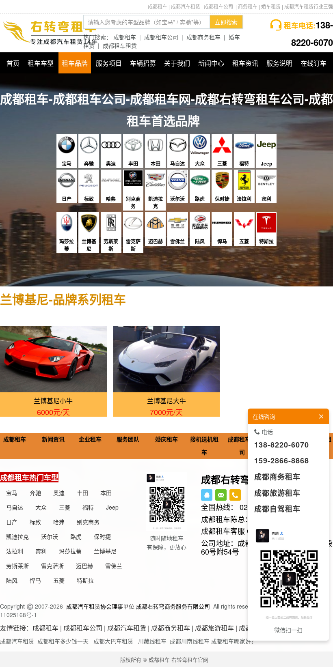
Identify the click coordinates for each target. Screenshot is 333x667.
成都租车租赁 (120, 45)
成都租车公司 (161, 37)
